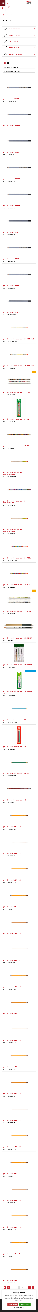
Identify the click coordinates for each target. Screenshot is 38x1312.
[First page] (5, 1287)
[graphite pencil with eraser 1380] (19, 735)
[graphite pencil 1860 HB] (19, 301)
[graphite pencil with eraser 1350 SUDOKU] (19, 626)
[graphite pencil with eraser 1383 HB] (19, 788)
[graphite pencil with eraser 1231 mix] (19, 407)
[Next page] (29, 1287)
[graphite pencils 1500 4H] (19, 975)
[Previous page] (8, 1287)
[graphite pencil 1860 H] (19, 274)
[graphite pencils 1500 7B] (19, 1109)
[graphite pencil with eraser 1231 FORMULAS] (19, 327)
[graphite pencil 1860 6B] (19, 167)
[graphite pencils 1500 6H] (19, 1082)
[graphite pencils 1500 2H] (19, 869)
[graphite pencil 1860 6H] (19, 194)
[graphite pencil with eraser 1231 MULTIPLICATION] (19, 461)
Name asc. (17, 71)
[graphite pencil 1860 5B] (19, 114)
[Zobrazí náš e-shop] (8, 7)
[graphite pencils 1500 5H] (19, 1029)
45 (17, 67)
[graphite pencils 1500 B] (19, 1242)
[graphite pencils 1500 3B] (19, 895)
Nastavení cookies (19, 1307)
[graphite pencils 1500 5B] (19, 1002)
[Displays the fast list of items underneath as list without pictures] (8, 63)
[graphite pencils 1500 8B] (19, 1162)
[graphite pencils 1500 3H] (19, 922)
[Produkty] (28, 3)
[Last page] (33, 1287)
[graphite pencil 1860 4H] (19, 87)
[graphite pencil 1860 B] (19, 221)
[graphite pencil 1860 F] (19, 247)
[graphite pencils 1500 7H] (19, 1135)
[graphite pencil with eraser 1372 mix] (19, 708)
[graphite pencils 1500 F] (19, 1269)
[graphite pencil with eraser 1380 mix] (19, 762)
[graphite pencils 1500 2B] (19, 842)
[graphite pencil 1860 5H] (19, 141)
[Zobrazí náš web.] (8, 9)
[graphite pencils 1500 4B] (19, 949)
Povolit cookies (25, 1304)
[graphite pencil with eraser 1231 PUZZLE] (19, 546)
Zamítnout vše (13, 1304)
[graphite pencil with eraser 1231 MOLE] (19, 434)
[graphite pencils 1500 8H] (19, 1189)
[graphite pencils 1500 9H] (19, 1215)
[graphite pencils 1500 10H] (19, 815)
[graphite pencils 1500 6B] (19, 1055)
